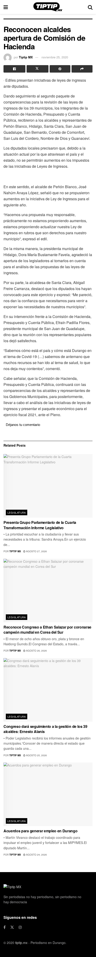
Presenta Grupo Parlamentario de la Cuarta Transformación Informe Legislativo (39, 525)
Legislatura (16, 512)
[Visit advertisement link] (48, 176)
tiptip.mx (21, 942)
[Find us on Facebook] (4, 927)
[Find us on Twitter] (12, 927)
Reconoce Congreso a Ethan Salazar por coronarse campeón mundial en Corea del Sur (47, 629)
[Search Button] (90, 7)
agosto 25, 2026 (36, 755)
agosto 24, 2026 (36, 854)
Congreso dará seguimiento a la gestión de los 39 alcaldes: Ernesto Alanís (45, 729)
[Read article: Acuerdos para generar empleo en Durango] (48, 794)
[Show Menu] (5, 7)
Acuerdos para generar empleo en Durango (40, 830)
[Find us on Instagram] (20, 927)
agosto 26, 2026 (36, 650)
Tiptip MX (26, 57)
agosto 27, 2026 (36, 551)
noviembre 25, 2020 (54, 57)
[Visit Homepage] (48, 7)
